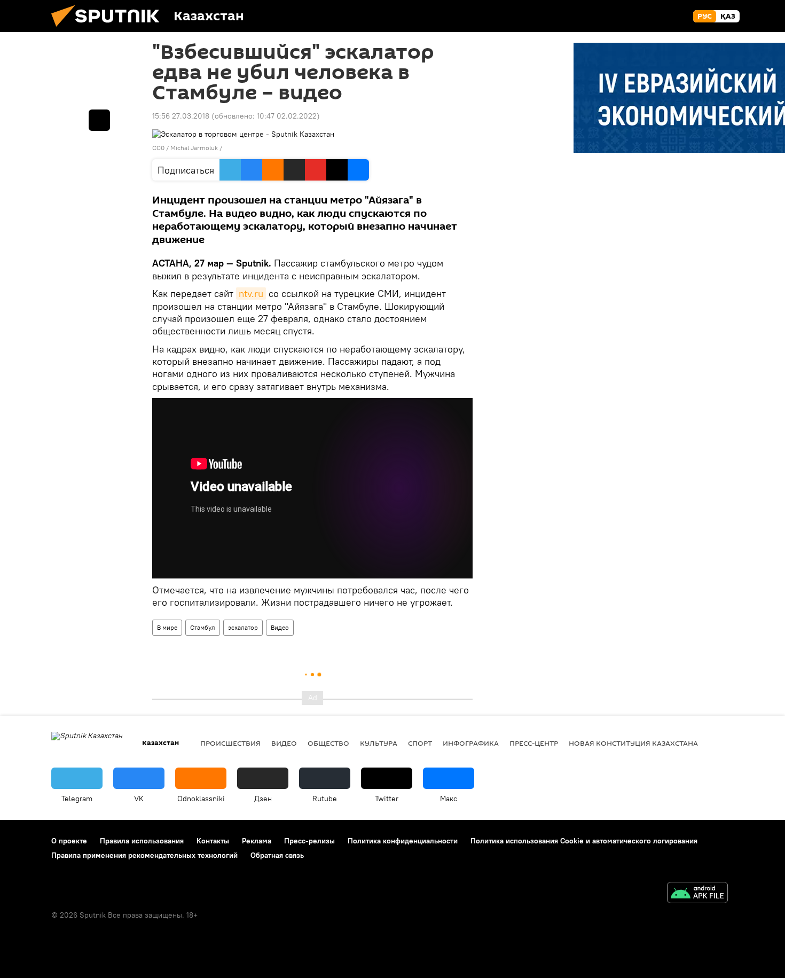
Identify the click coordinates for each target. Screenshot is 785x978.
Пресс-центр (533, 743)
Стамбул (202, 627)
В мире (167, 627)
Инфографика (471, 743)
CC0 (158, 148)
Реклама (256, 841)
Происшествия (230, 743)
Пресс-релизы (309, 841)
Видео (280, 627)
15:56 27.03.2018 (180, 116)
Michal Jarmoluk (194, 148)
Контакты (213, 841)
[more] (99, 120)
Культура (378, 743)
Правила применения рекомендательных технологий (144, 855)
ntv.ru (251, 293)
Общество (328, 743)
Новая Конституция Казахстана (633, 743)
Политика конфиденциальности (403, 841)
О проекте (69, 841)
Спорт (420, 743)
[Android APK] (697, 894)
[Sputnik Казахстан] (109, 29)
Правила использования (142, 841)
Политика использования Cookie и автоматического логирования (583, 841)
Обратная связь (277, 855)
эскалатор (243, 627)
